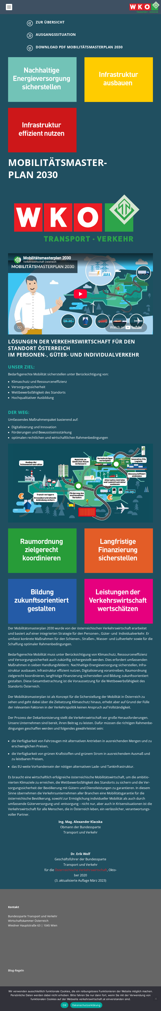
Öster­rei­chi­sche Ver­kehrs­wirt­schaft (81, 870)
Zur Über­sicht (50, 22)
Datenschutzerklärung (86, 1005)
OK (64, 1005)
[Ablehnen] (155, 999)
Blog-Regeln (16, 970)
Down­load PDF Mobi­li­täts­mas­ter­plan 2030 (79, 47)
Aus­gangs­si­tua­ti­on (56, 34)
